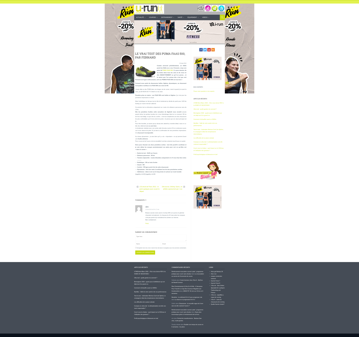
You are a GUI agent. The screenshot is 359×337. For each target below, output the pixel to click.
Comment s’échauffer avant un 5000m (205, 119)
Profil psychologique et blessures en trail (205, 154)
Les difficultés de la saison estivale (204, 138)
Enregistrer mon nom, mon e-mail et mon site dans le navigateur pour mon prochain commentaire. (161, 248)
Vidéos (204, 17)
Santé (180, 17)
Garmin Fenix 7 (215, 281)
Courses (152, 17)
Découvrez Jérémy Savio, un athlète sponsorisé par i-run (172, 188)
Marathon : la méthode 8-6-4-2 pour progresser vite (187, 297)
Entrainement (166, 17)
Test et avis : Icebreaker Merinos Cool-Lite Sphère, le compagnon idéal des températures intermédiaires (209, 132)
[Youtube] (209, 49)
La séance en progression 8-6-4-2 (185, 299)
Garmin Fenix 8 (215, 283)
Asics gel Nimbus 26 (217, 271)
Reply (147, 223)
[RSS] (213, 49)
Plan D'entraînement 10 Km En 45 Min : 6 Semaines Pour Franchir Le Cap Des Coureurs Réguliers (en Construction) (187, 289)
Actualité (140, 17)
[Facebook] (201, 49)
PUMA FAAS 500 (167, 70)
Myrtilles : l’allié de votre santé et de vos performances (150, 292)
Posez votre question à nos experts (204, 91)
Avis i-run (213, 274)
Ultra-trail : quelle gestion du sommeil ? (205, 109)
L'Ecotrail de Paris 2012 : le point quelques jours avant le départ (149, 189)
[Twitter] (205, 49)
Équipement (192, 17)
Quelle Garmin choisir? (217, 304)
